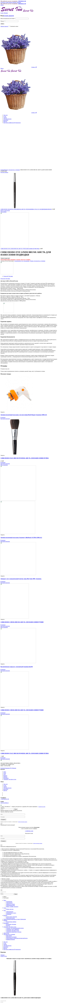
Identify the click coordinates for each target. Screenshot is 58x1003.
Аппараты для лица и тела (9, 779)
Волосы (5, 775)
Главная (2, 169)
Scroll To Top (4, 956)
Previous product (4, 172)
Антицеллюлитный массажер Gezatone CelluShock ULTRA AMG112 (21, 537)
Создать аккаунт (8, 15)
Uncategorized (17, 261)
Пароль (3, 21)
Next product (3, 211)
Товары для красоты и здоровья (12, 169)
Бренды (5, 790)
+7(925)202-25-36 (22, 1)
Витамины (6, 778)
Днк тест (5, 784)
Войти (2, 23)
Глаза (4, 773)
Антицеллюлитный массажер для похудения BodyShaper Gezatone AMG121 (24, 415)
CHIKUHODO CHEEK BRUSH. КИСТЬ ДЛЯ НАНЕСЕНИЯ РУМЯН (22, 622)
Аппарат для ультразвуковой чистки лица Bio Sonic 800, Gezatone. (21, 578)
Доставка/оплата (7, 788)
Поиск (15, 809)
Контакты (5, 789)
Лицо (4, 771)
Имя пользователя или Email (8, 18)
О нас (4, 785)
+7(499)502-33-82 (29, 831)
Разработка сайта (41, 806)
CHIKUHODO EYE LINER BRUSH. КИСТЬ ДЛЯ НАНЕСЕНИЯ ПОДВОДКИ (20, 248)
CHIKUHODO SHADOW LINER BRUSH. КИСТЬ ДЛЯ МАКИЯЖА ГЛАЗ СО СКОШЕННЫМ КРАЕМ (26, 209)
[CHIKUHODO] (7, 273)
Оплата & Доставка (8, 276)
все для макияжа (25, 261)
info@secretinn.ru (5, 802)
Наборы (5, 776)
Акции (5, 786)
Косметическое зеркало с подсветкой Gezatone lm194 (17, 666)
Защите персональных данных (22, 821)
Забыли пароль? (4, 26)
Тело (4, 774)
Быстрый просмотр (5, 418)
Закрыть (3, 954)
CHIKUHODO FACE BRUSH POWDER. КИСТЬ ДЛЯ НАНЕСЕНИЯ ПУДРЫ (25, 458)
